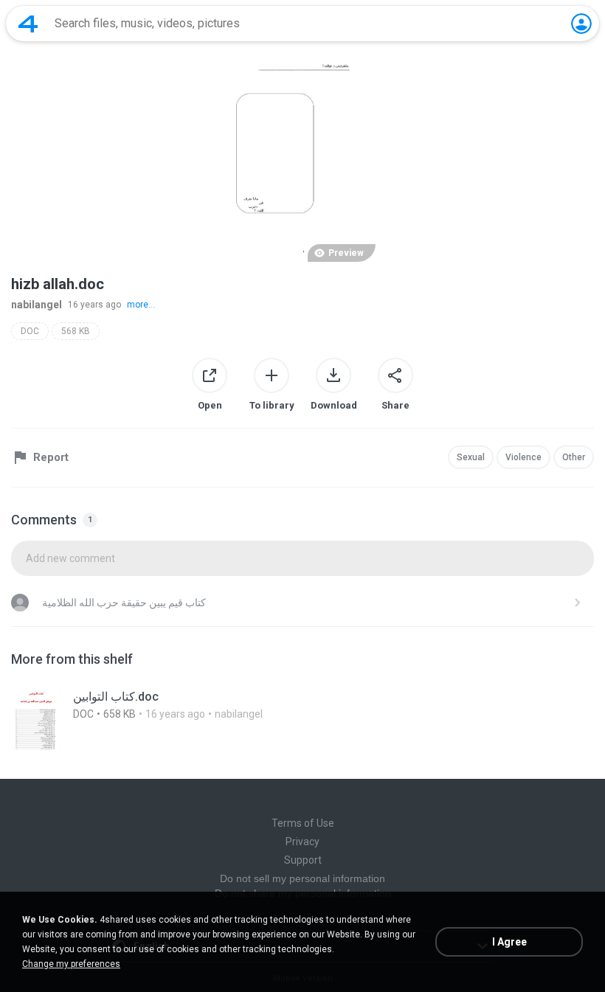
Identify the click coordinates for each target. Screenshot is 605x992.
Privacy (302, 841)
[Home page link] (28, 23)
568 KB (75, 331)
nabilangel (36, 305)
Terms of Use (303, 823)
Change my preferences (71, 964)
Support (303, 860)
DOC (30, 331)
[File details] (302, 720)
